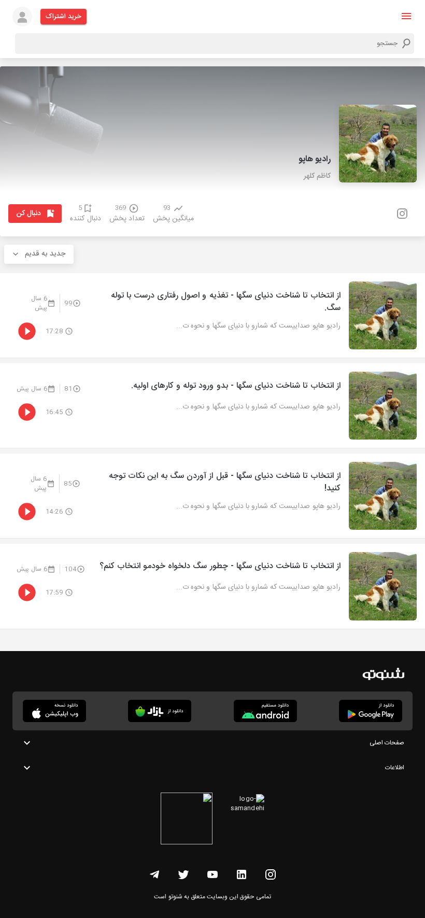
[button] (406, 16)
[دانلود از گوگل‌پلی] (370, 711)
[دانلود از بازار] (159, 711)
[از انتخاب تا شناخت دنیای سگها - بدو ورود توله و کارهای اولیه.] (212, 405)
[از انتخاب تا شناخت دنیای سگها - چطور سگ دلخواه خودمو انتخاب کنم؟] (212, 586)
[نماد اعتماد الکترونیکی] (186, 820)
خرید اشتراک (63, 16)
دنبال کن (29, 213)
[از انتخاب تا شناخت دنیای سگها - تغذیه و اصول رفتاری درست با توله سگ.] (212, 315)
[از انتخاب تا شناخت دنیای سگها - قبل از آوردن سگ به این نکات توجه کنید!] (212, 496)
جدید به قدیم (45, 254)
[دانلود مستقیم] (265, 711)
